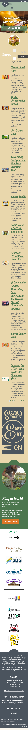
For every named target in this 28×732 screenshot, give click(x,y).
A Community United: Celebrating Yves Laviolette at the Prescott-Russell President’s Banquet (18, 295)
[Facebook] (12, 708)
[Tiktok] (20, 708)
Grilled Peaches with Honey (18, 100)
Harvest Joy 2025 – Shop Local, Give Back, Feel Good (17, 372)
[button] (12, 8)
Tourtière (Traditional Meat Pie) (17, 256)
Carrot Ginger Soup (18, 335)
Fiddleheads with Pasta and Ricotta (17, 228)
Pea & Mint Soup (17, 132)
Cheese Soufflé (18, 196)
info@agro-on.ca (17, 680)
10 (23, 400)
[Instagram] (16, 708)
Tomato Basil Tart (18, 69)
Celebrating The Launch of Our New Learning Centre (18, 163)
